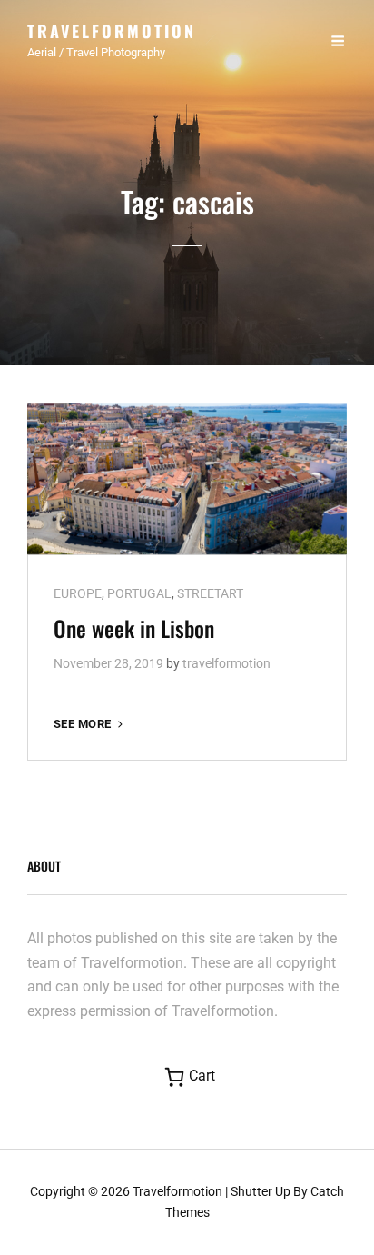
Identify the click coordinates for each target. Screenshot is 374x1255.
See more (90, 724)
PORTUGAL (139, 593)
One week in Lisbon (134, 628)
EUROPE (78, 593)
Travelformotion (111, 31)
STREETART (210, 593)
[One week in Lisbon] (187, 478)
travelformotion (226, 663)
